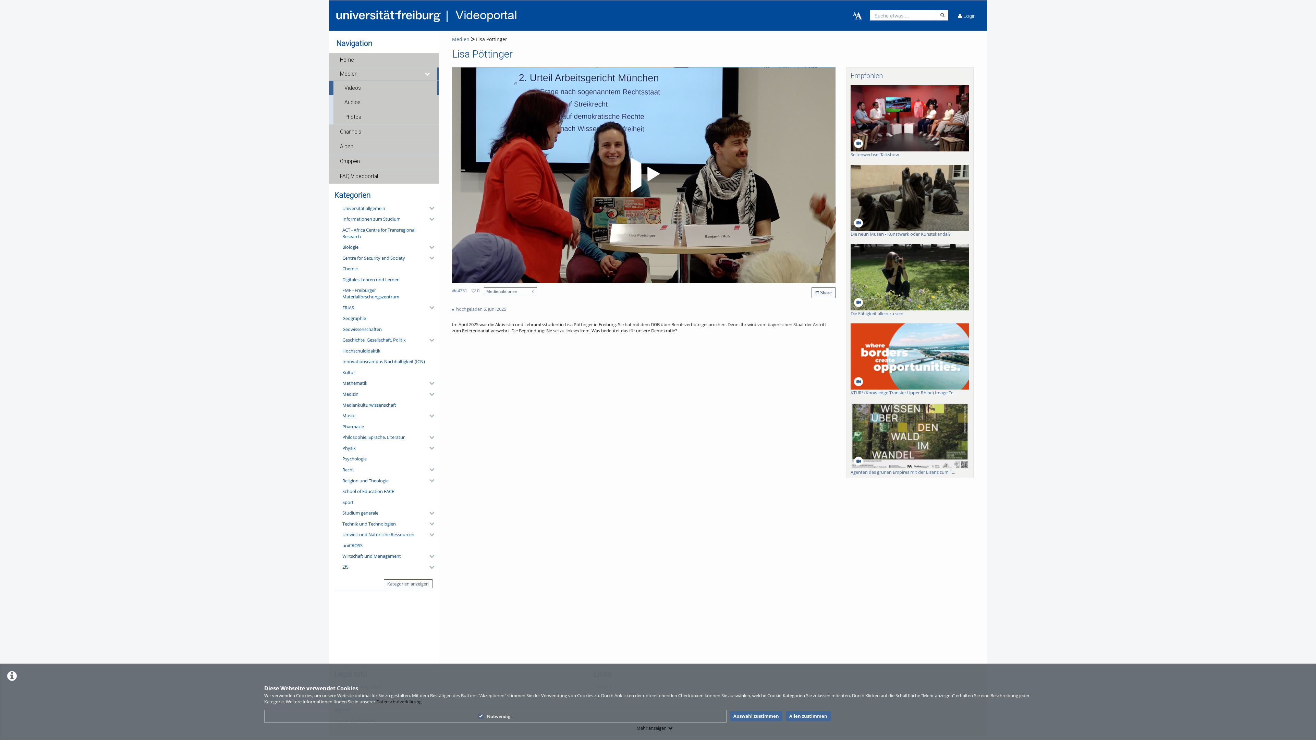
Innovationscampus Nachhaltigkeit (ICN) (383, 361)
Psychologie (354, 459)
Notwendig (498, 716)
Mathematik (354, 383)
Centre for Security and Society (373, 258)
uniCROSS (352, 545)
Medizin (350, 394)
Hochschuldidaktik (361, 351)
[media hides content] (428, 74)
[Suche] (943, 15)
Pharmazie (353, 426)
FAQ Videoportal (359, 176)
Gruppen (350, 161)
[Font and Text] (857, 16)
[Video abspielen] (644, 175)
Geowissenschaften (362, 329)
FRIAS (348, 308)
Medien (348, 74)
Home (347, 60)
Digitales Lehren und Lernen (371, 279)
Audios (352, 102)
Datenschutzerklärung (399, 702)
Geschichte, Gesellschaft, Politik (374, 340)
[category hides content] (429, 208)
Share (825, 292)
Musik (348, 415)
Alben (346, 147)
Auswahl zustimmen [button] (756, 716)
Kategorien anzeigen (408, 584)
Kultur (348, 372)
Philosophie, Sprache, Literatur (373, 437)
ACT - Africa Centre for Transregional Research (378, 233)
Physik (349, 448)
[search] (903, 15)
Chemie (350, 269)
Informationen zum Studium (371, 219)
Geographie (354, 318)
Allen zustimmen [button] (808, 716)
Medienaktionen (501, 291)
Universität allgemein (363, 208)
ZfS (345, 567)
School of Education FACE (368, 491)
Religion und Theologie (365, 481)
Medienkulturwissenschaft (369, 405)
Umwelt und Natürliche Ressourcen (378, 534)
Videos (352, 88)
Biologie (350, 247)
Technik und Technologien (369, 524)
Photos (352, 117)
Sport (348, 502)
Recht (348, 470)
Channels (350, 132)
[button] (384, 60)
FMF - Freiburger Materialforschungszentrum (370, 293)
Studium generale (360, 513)
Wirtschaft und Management (371, 556)
